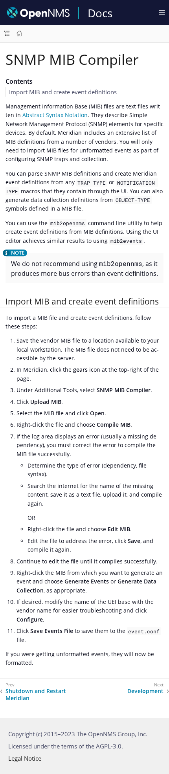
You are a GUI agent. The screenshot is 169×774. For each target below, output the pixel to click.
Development (145, 691)
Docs (100, 13)
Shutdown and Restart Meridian (36, 695)
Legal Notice (24, 758)
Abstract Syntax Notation (55, 115)
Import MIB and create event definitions (63, 92)
